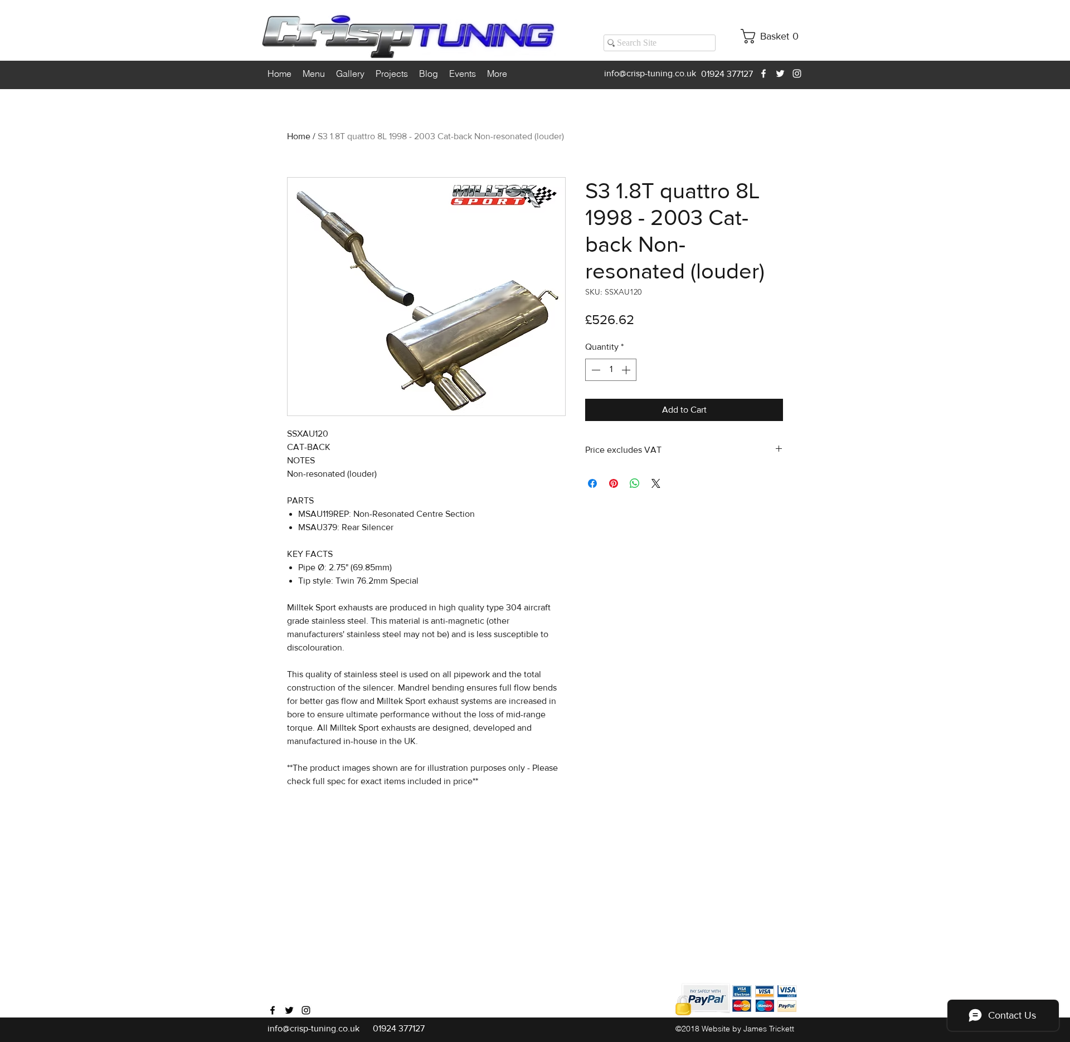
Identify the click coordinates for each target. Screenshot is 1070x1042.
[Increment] (627, 369)
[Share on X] (656, 483)
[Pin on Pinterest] (613, 483)
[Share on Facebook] (592, 483)
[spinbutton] (610, 369)
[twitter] (780, 73)
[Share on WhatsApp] (634, 483)
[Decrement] (594, 369)
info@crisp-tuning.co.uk (650, 73)
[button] (774, 36)
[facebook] (763, 73)
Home (298, 136)
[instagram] (796, 73)
